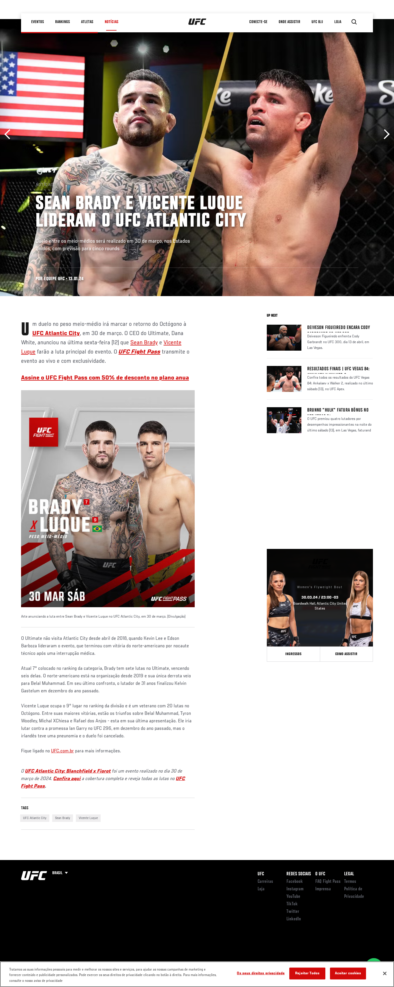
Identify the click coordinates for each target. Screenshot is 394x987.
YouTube (293, 896)
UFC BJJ (317, 22)
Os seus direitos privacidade (261, 973)
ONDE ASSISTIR (290, 22)
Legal (349, 874)
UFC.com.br (62, 751)
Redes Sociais (298, 874)
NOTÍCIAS (111, 22)
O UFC (320, 874)
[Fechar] (384, 973)
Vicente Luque (88, 818)
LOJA (338, 22)
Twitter (292, 911)
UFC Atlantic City (56, 333)
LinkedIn (293, 919)
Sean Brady (144, 343)
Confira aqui (67, 779)
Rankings (62, 22)
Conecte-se (258, 22)
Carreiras (265, 881)
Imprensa (323, 889)
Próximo (385, 134)
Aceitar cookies (348, 973)
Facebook (294, 881)
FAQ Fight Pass (328, 881)
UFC (261, 874)
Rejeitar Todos (307, 973)
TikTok (292, 904)
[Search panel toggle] (354, 22)
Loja (261, 889)
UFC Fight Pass (139, 352)
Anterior (9, 134)
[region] (197, 974)
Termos (350, 881)
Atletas (87, 22)
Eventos (37, 22)
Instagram (294, 889)
